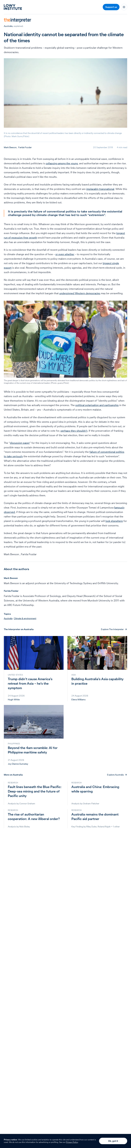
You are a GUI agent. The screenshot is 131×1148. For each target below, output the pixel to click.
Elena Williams (78, 699)
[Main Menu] (124, 7)
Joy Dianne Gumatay (18, 763)
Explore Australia (115, 774)
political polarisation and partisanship (97, 405)
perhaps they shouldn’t (74, 430)
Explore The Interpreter (112, 629)
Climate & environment (25, 618)
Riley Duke (91, 826)
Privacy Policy (72, 1142)
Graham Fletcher (91, 803)
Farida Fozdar (25, 147)
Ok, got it (113, 1141)
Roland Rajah (104, 826)
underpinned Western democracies (79, 293)
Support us (111, 7)
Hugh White (14, 699)
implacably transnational (100, 189)
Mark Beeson (10, 147)
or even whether (64, 254)
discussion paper (20, 442)
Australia (8, 26)
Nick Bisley (24, 826)
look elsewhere (114, 521)
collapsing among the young (62, 163)
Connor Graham (27, 803)
